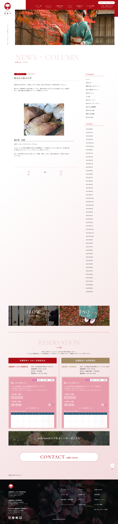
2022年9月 (89, 240)
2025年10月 (90, 146)
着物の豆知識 (90, 114)
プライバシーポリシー (68, 504)
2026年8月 (89, 129)
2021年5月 (89, 278)
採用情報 (97, 494)
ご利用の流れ (82, 504)
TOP (112, 469)
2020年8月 (89, 285)
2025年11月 (90, 143)
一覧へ (45, 172)
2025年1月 (89, 167)
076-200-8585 (11, 513)
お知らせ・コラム (99, 499)
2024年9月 (89, 170)
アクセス (81, 489)
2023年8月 (89, 212)
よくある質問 (98, 504)
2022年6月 (89, 250)
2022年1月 (89, 260)
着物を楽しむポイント (93, 86)
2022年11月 (90, 233)
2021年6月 (89, 274)
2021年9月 (89, 264)
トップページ (65, 489)
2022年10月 (90, 236)
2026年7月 (89, 132)
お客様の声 (81, 494)
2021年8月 (89, 267)
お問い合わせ (98, 489)
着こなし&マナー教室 (101, 509)
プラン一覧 (64, 494)
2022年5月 (89, 253)
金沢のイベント (91, 100)
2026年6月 (89, 136)
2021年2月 (89, 281)
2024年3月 (89, 191)
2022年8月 (89, 243)
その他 (88, 96)
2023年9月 (89, 208)
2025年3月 (89, 160)
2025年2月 (89, 164)
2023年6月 (89, 219)
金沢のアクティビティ (93, 103)
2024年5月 (89, 184)
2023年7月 (89, 215)
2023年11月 (90, 202)
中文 (106, 2)
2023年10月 (90, 205)
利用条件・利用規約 (67, 499)
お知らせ (89, 83)
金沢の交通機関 (91, 107)
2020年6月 (89, 288)
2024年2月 (89, 195)
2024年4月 (89, 188)
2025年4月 (89, 157)
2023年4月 (89, 222)
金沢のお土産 (90, 110)
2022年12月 (90, 229)
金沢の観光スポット (92, 89)
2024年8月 (89, 174)
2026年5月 (89, 139)
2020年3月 (89, 291)
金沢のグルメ (90, 93)
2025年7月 (89, 153)
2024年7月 (89, 177)
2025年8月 (89, 150)
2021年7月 (89, 271)
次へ (61, 174)
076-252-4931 (11, 497)
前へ (29, 174)
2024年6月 (89, 181)
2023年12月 (90, 198)
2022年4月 (89, 257)
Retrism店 (89, 117)
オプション (81, 499)
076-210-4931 (11, 505)
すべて (88, 79)
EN (102, 2)
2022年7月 (89, 247)
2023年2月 (89, 226)
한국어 (112, 2)
